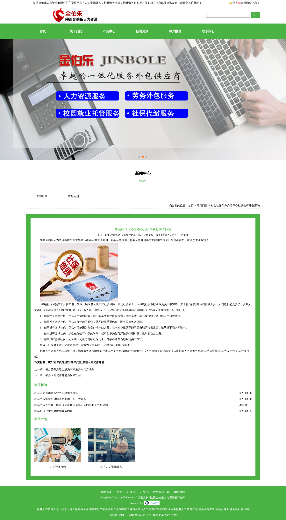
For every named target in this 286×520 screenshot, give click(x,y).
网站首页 (106, 492)
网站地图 (179, 492)
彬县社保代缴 (58, 466)
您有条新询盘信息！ (246, 2)
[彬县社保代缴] (57, 430)
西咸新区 (140, 515)
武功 (155, 515)
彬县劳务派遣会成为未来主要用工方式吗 (69, 369)
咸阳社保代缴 (73, 362)
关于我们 (76, 31)
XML (169, 492)
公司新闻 (42, 196)
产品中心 (109, 31)
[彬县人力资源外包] (111, 430)
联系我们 (208, 31)
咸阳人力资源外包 (93, 362)
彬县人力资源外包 (90, 2)
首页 (43, 31)
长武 (174, 515)
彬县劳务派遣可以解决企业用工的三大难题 (60, 399)
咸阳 (131, 515)
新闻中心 (132, 492)
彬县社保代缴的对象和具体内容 (53, 411)
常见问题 (73, 196)
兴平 (149, 515)
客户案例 (175, 31)
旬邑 (167, 515)
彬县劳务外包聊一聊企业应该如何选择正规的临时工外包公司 (71, 405)
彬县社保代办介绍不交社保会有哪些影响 (235, 205)
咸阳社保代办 (56, 362)
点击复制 (143, 497)
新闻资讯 (142, 31)
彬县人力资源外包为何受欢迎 (63, 375)
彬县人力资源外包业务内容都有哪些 (56, 393)
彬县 (161, 515)
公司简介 (119, 492)
